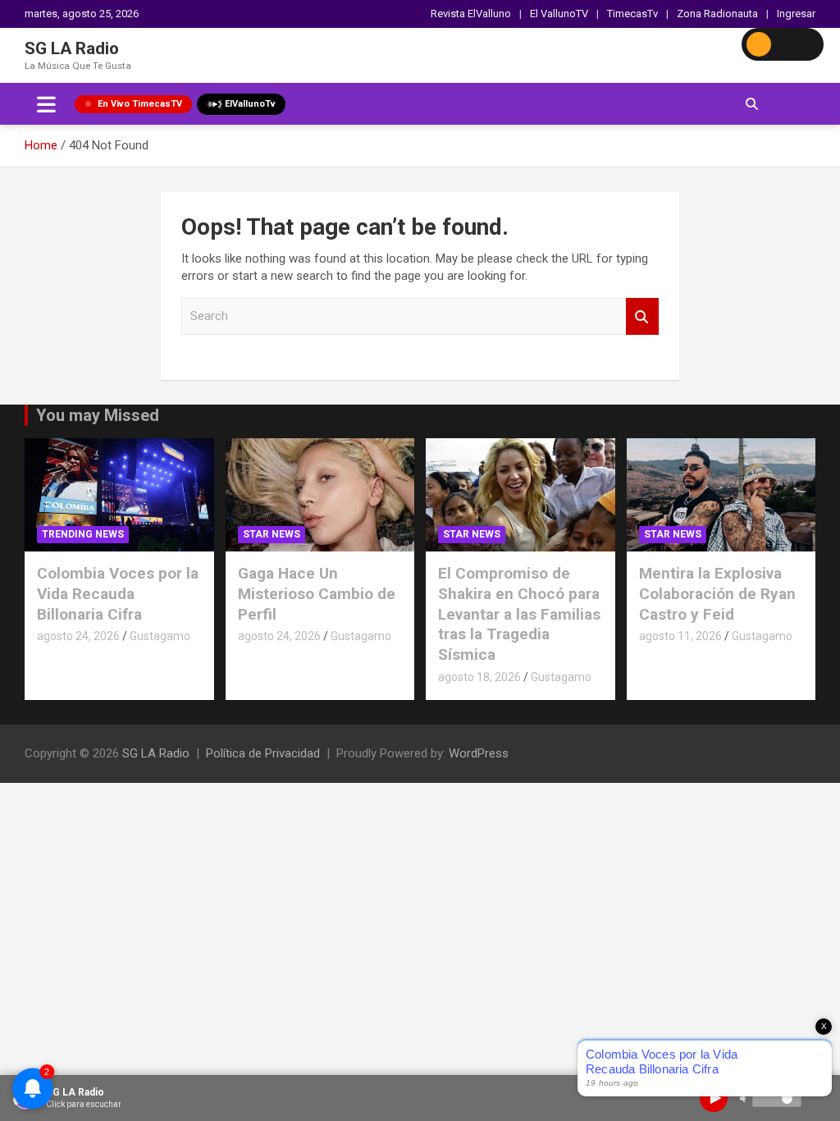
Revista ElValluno (471, 13)
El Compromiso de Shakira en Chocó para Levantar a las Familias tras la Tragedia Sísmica (519, 614)
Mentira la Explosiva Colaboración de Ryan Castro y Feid (717, 593)
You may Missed (97, 415)
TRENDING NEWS (83, 534)
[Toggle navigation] (46, 104)
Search (642, 316)
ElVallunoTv (250, 103)
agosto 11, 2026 (680, 636)
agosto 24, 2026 (78, 636)
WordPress (479, 753)
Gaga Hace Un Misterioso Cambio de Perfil (316, 593)
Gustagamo (160, 636)
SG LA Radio (72, 48)
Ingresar (796, 13)
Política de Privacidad (263, 753)
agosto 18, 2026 (479, 677)
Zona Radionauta (717, 13)
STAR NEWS (271, 534)
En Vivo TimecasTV (140, 103)
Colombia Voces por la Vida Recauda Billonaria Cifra (118, 593)
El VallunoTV (559, 13)
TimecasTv (632, 13)
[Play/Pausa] (714, 1098)
